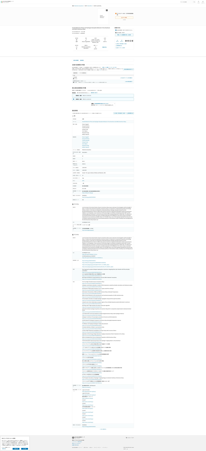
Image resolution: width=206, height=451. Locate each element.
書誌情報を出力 (119, 45)
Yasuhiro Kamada (85, 140)
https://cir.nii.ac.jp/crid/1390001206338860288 (91, 349)
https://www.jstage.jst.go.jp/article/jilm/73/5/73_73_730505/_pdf (95, 264)
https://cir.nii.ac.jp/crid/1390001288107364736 (91, 355)
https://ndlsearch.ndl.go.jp (87, 192)
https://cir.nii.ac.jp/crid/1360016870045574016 (91, 297)
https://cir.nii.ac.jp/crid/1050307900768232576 (91, 272)
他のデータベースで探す (121, 47)
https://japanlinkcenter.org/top (88, 391)
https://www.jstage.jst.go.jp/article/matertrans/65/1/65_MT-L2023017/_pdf (97, 266)
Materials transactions (78, 5)
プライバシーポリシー (97, 447)
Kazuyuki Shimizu (85, 138)
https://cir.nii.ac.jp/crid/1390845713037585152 (91, 383)
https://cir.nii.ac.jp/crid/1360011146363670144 (91, 290)
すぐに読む (125, 17)
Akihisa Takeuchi (85, 147)
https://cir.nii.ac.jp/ (86, 387)
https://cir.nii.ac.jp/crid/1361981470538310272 (91, 311)
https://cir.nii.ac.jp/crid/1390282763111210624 (91, 376)
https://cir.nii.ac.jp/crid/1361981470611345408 (91, 315)
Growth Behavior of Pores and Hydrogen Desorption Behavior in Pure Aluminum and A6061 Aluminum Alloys (104, 121)
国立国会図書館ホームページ (77, 447)
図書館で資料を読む (75, 445)
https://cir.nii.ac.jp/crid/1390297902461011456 (91, 379)
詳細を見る (104, 47)
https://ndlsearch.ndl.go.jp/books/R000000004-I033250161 (94, 262)
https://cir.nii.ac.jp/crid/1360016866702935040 (91, 293)
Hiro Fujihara (84, 143)
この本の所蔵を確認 (128, 81)
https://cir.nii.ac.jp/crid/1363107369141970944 (91, 328)
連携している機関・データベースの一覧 (109, 67)
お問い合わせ (86, 447)
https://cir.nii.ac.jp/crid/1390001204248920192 (91, 335)
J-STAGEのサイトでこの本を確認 (126, 77)
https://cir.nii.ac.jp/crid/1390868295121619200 (91, 279)
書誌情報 (82, 60)
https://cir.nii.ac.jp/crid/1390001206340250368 (91, 352)
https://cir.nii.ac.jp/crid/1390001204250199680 (91, 339)
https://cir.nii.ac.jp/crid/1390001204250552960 (91, 342)
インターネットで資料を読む (77, 441)
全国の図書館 (75, 60)
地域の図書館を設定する (128, 69)
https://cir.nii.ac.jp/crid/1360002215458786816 (91, 283)
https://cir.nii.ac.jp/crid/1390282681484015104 (91, 372)
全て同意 (24, 448)
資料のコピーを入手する (76, 443)
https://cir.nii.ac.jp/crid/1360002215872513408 (91, 286)
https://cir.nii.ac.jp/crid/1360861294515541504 (91, 303)
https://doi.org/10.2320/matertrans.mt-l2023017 (92, 257)
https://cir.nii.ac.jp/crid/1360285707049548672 (91, 300)
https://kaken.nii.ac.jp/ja (87, 408)
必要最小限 (16, 448)
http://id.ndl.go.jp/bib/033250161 (89, 197)
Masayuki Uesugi (85, 145)
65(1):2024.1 (89, 5)
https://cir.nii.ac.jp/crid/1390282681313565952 (91, 359)
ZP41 (83, 180)
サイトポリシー (105, 447)
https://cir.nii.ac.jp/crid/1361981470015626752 (91, 307)
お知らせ (90, 447)
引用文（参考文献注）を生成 (121, 43)
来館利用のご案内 (94, 92)
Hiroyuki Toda (85, 142)
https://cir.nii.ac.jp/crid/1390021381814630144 (91, 275)
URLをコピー (121, 41)
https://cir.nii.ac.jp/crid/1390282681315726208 (91, 362)
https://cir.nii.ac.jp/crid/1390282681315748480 (91, 366)
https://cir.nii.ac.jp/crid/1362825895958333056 (91, 325)
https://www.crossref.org (87, 401)
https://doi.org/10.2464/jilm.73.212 (89, 254)
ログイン (202, 2)
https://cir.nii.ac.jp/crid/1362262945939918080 (91, 318)
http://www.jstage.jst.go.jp (87, 230)
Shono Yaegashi (85, 137)
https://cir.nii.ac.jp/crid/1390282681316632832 (91, 369)
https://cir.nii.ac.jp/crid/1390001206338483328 (91, 345)
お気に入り (117, 41)
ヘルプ (198, 2)
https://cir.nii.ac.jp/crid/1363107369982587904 (91, 332)
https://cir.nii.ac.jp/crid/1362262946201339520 (91, 322)
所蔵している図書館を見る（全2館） (124, 34)
